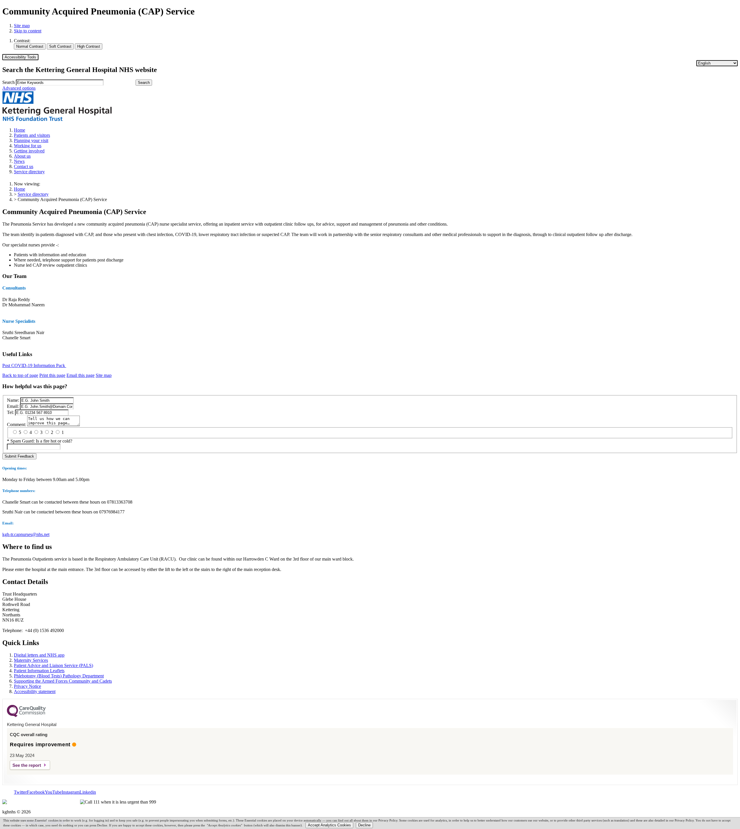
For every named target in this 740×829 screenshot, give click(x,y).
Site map (22, 25)
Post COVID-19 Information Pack (34, 365)
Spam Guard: (41, 441)
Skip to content (27, 30)
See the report (26, 765)
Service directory (33, 194)
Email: (13, 406)
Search (8, 82)
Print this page (52, 375)
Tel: (10, 412)
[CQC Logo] (26, 715)
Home (19, 189)
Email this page (80, 375)
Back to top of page (20, 375)
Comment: (16, 424)
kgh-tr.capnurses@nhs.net (25, 534)
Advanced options (19, 88)
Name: (13, 400)
